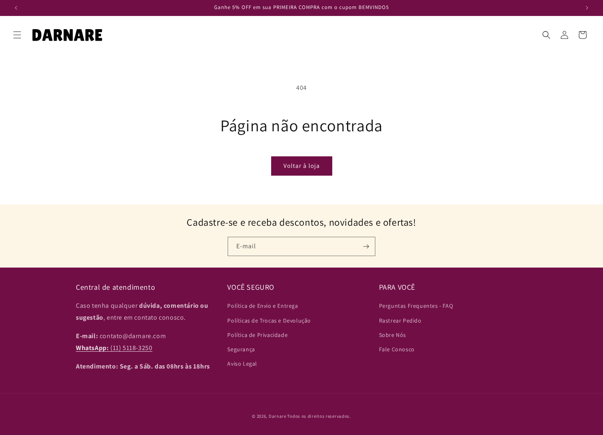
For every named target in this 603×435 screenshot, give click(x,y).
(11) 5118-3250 (114, 347)
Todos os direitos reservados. (319, 416)
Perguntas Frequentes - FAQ (416, 306)
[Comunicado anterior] (16, 8)
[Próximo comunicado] (587, 8)
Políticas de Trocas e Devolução (269, 320)
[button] (17, 35)
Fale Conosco (397, 349)
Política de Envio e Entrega (262, 306)
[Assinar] (366, 246)
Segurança (241, 349)
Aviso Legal (242, 363)
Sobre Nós (392, 335)
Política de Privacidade (257, 335)
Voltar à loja (301, 165)
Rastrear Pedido (400, 320)
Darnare (277, 416)
